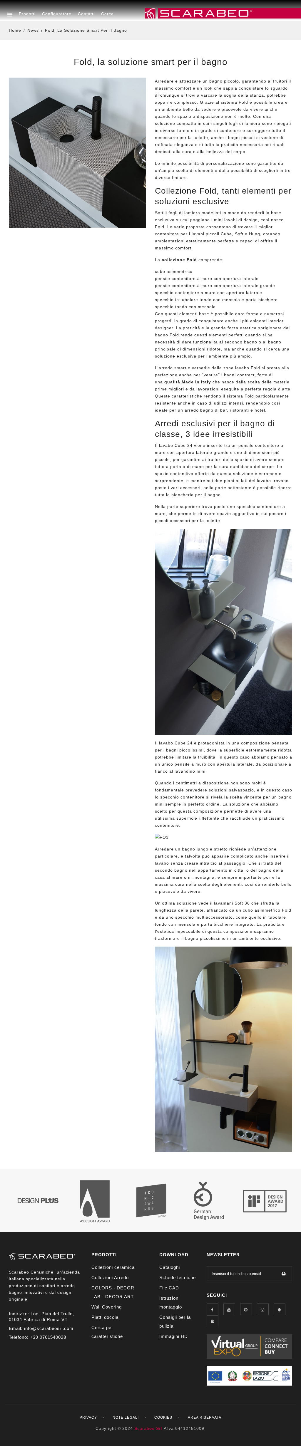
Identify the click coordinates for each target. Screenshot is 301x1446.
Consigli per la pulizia (175, 1321)
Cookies (163, 1417)
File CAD (169, 1287)
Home (15, 30)
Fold (243, 102)
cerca (107, 13)
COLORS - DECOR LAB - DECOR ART (112, 1292)
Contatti (86, 13)
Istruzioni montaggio (170, 1302)
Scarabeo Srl (148, 1428)
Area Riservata (204, 1417)
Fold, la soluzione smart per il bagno (86, 30)
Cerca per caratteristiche (107, 1332)
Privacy (88, 1417)
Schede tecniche (177, 1277)
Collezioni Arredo (110, 1277)
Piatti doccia (104, 1317)
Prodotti (27, 13)
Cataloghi (169, 1267)
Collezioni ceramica (113, 1267)
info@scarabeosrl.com (48, 1328)
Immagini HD (173, 1336)
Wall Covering (106, 1306)
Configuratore (56, 13)
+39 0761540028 (48, 1337)
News (33, 30)
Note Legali (126, 1417)
